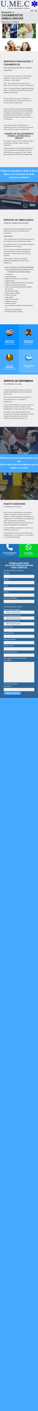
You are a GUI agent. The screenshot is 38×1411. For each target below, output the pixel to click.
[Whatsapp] (28, 549)
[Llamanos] (9, 549)
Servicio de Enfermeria (18, 380)
